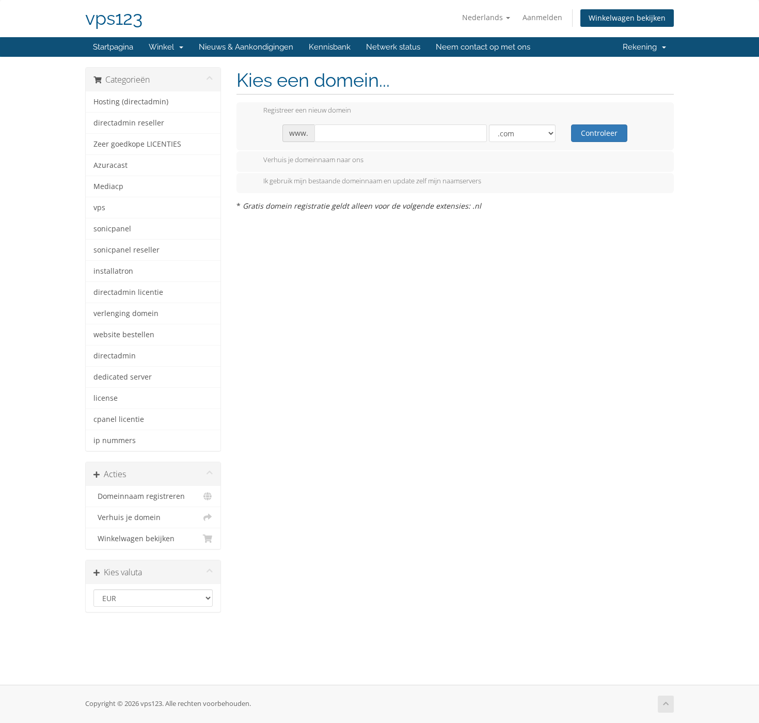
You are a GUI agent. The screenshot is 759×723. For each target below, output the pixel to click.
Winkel (163, 47)
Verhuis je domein (127, 517)
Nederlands (483, 17)
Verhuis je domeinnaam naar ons (313, 159)
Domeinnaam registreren (139, 496)
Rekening (642, 47)
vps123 (114, 18)
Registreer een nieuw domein (307, 110)
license (105, 398)
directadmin (114, 355)
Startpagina (113, 47)
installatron (113, 271)
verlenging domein (126, 313)
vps (99, 207)
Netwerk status (393, 47)
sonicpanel (112, 228)
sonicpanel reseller (126, 250)
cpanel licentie (118, 419)
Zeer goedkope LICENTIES (137, 144)
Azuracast (110, 165)
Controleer (599, 133)
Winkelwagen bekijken (627, 18)
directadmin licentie (128, 292)
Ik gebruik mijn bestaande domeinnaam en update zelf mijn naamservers (372, 181)
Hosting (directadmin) (130, 101)
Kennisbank (330, 47)
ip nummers (114, 440)
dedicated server (122, 377)
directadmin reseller (128, 123)
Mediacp (108, 186)
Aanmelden (542, 17)
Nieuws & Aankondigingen (246, 47)
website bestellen (123, 334)
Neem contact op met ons (483, 47)
